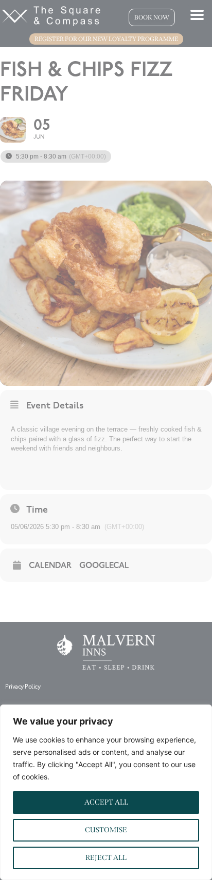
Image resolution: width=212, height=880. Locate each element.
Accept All (106, 802)
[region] (106, 792)
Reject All (106, 857)
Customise (106, 830)
